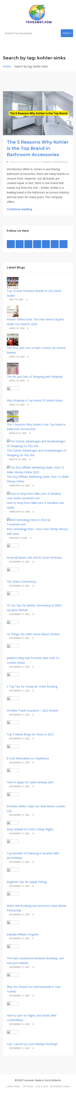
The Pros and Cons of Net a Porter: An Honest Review (36, 350)
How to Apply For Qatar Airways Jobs (30, 782)
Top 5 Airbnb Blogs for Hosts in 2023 (30, 734)
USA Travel (42, 1086)
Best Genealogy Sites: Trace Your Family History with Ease (37, 531)
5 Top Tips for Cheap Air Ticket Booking (32, 686)
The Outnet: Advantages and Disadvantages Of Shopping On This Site (36, 453)
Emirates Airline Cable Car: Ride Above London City (36, 808)
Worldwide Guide (60, 1086)
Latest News (13, 1086)
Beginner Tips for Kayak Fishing (27, 882)
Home (7, 66)
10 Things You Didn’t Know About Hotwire (33, 634)
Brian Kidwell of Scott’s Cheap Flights (30, 829)
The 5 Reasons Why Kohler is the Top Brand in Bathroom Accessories (38, 148)
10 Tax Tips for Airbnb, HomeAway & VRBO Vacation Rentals (34, 608)
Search (67, 33)
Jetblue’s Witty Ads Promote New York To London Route (33, 660)
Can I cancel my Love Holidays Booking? (32, 1044)
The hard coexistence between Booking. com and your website (35, 960)
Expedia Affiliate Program (23, 934)
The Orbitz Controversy (21, 581)
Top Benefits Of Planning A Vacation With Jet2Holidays (33, 855)
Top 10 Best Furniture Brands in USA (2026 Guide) (34, 293)
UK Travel (28, 1086)
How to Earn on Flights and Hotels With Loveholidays (32, 1018)
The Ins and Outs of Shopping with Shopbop (35, 376)
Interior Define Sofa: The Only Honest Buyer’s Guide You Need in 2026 (35, 321)
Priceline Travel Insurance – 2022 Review (32, 710)
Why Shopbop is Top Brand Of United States (35, 400)
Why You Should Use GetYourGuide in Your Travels (34, 989)
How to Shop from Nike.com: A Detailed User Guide (35, 505)
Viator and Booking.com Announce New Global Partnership (36, 908)
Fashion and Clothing (55, 162)
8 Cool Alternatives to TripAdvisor (28, 758)
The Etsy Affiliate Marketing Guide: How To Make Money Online (38, 479)
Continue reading (20, 209)
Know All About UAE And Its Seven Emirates (34, 557)
